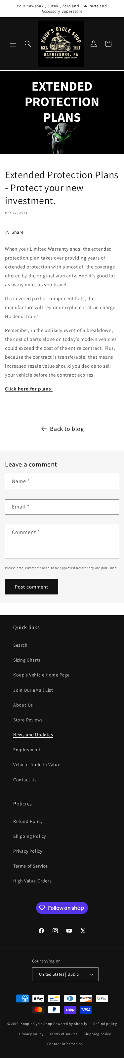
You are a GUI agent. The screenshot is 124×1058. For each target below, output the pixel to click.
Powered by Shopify (70, 1023)
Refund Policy (28, 821)
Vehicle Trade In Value (36, 764)
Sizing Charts (27, 660)
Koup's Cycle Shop (36, 1023)
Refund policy (105, 1023)
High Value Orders (32, 881)
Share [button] (18, 232)
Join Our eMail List (33, 690)
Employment (27, 750)
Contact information (65, 1043)
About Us (23, 705)
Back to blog (67, 428)
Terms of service (63, 1034)
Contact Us (25, 780)
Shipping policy (97, 1034)
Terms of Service (30, 866)
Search (20, 645)
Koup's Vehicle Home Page (41, 675)
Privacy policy (31, 1034)
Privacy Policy (27, 851)
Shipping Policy (29, 836)
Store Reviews (28, 720)
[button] (13, 43)
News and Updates (33, 735)
